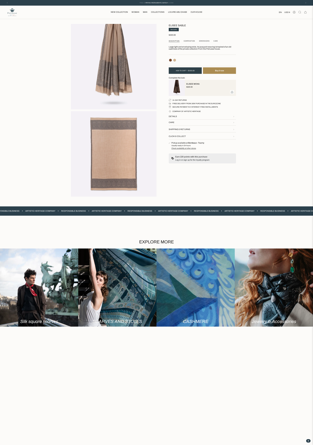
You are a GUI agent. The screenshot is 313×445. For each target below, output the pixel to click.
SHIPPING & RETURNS (179, 129)
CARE (171, 122)
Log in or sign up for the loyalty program (192, 160)
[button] (135, 12)
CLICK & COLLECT (177, 136)
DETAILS (173, 116)
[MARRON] (170, 60)
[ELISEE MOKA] (176, 88)
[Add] (232, 92)
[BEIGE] (174, 60)
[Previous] (7, 3)
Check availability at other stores (183, 148)
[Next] (306, 3)
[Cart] (305, 12)
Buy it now (219, 71)
